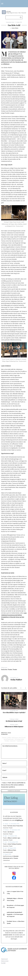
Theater (15, 669)
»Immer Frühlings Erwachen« (14, 844)
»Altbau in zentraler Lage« (13, 838)
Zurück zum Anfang (13, 973)
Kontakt (3, 963)
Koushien (10, 905)
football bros (11, 921)
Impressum (4, 959)
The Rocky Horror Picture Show (15, 825)
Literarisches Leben (10, 22)
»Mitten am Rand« (11, 850)
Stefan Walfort (15, 28)
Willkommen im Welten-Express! (14, 725)
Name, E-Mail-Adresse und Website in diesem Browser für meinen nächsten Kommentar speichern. (13, 785)
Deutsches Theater (6, 669)
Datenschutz (4, 961)
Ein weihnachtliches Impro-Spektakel (14, 712)
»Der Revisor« (10, 832)
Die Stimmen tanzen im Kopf (14, 720)
